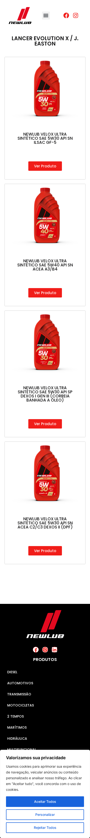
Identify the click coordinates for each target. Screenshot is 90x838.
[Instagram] (45, 650)
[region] (45, 794)
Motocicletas (20, 705)
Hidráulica (17, 738)
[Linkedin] (54, 650)
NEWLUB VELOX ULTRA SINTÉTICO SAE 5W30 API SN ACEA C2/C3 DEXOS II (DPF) (45, 523)
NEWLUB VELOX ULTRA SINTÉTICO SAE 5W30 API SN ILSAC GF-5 (45, 138)
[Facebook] (36, 650)
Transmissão (19, 694)
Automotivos (20, 683)
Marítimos (17, 727)
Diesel (12, 672)
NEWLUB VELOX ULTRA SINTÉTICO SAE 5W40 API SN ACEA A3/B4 (45, 265)
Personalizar (45, 814)
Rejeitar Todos (45, 827)
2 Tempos (15, 716)
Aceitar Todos (45, 801)
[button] (46, 16)
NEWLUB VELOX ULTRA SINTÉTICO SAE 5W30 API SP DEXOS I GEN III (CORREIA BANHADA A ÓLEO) (45, 394)
